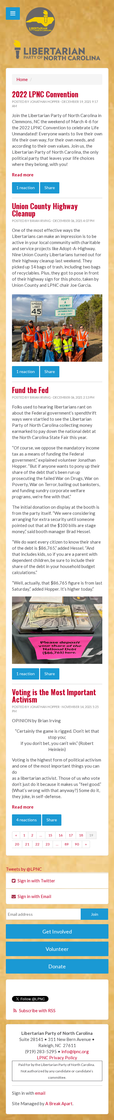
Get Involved (57, 931)
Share (49, 187)
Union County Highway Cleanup (45, 209)
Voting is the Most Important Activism (54, 696)
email (40, 1093)
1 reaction (25, 187)
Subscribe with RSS (37, 1010)
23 (48, 844)
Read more (23, 174)
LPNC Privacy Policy (57, 1057)
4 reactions (26, 819)
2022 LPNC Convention (45, 94)
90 (77, 844)
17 (71, 835)
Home (22, 79)
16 (60, 835)
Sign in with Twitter (36, 880)
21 (27, 844)
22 (37, 844)
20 (17, 844)
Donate (57, 966)
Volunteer (57, 949)
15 (50, 835)
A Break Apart (58, 1103)
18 (81, 835)
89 (67, 844)
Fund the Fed (30, 390)
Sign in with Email (34, 896)
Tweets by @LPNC (24, 869)
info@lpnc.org (75, 1051)
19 (91, 835)
